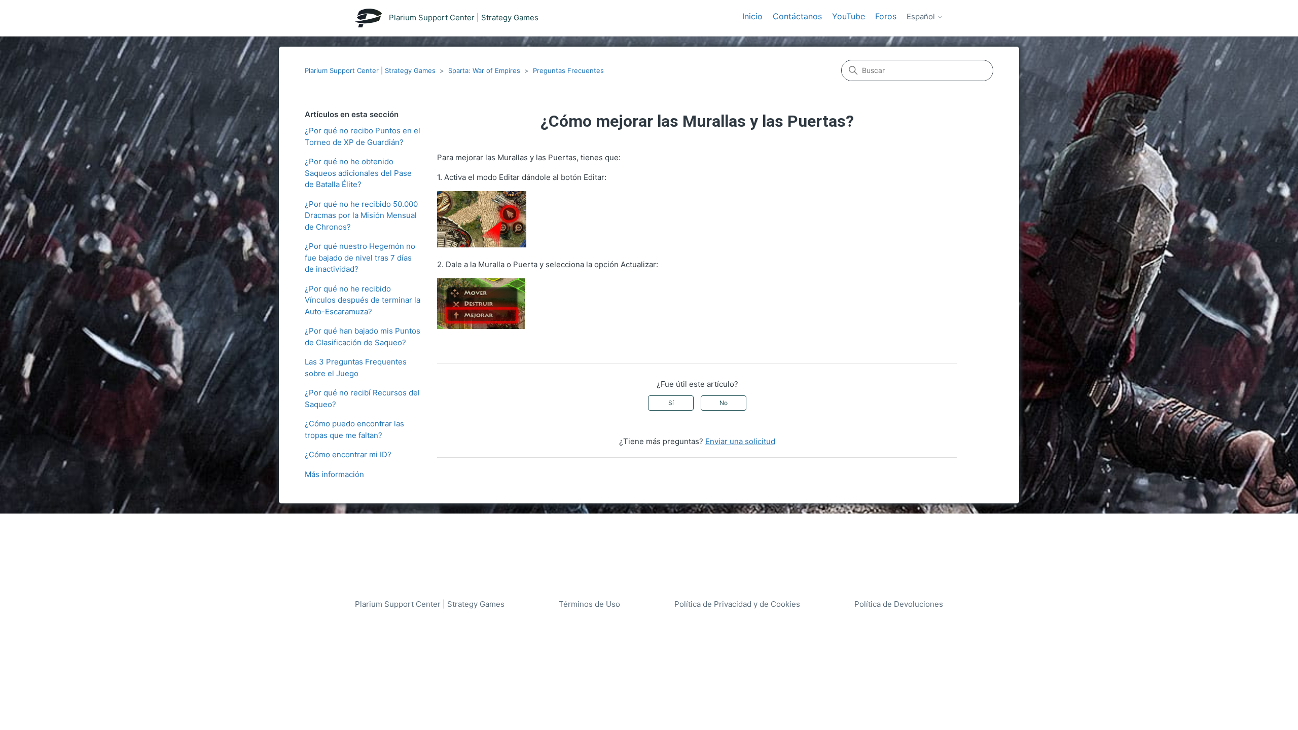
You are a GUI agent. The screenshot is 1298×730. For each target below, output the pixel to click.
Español (922, 16)
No (723, 403)
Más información (334, 474)
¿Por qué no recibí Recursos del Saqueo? (362, 398)
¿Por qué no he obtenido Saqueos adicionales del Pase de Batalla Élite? (358, 173)
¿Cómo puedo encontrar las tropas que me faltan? (354, 429)
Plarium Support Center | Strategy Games (370, 70)
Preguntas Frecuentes (568, 70)
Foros (885, 16)
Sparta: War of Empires (484, 70)
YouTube (848, 16)
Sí (671, 403)
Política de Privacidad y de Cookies (737, 604)
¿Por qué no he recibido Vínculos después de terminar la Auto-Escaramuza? (362, 300)
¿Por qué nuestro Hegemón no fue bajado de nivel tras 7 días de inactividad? (360, 257)
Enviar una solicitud (740, 441)
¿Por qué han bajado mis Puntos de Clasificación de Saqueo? (362, 336)
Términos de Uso (589, 604)
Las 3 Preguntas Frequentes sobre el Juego (356, 367)
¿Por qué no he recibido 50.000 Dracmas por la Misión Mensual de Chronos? (361, 215)
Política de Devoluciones (898, 604)
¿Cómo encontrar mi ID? (348, 454)
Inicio (752, 16)
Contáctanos (797, 16)
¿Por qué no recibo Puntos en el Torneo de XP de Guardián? (362, 136)
